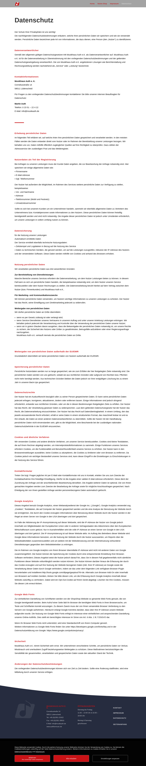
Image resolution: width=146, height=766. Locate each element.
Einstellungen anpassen (110, 758)
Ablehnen (32, 758)
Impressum (114, 4)
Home (92, 4)
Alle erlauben (71, 758)
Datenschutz (126, 4)
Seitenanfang (120, 724)
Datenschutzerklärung (23, 751)
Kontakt (117, 708)
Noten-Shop (102, 4)
